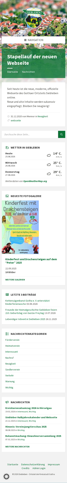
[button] (6, 476)
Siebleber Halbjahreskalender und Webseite (31, 417)
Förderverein (12, 339)
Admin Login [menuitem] (39, 468)
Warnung (10, 381)
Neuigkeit (43, 116)
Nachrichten (28, 71)
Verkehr (9, 375)
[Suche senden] (61, 134)
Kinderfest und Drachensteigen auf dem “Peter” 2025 (31, 261)
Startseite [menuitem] (12, 464)
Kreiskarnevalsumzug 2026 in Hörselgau (28, 408)
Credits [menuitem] (25, 468)
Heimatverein (12, 345)
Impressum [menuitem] (54, 464)
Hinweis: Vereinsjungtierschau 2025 (25, 426)
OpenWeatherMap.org (35, 181)
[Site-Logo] (33, 29)
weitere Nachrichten (17, 446)
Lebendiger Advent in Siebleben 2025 (25, 319)
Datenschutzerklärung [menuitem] (33, 464)
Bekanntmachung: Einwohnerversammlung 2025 (33, 436)
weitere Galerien (15, 279)
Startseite (12, 71)
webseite (16, 120)
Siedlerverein (12, 369)
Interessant (11, 351)
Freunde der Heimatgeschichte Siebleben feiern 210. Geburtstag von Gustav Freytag (31, 311)
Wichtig (9, 387)
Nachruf (9, 357)
